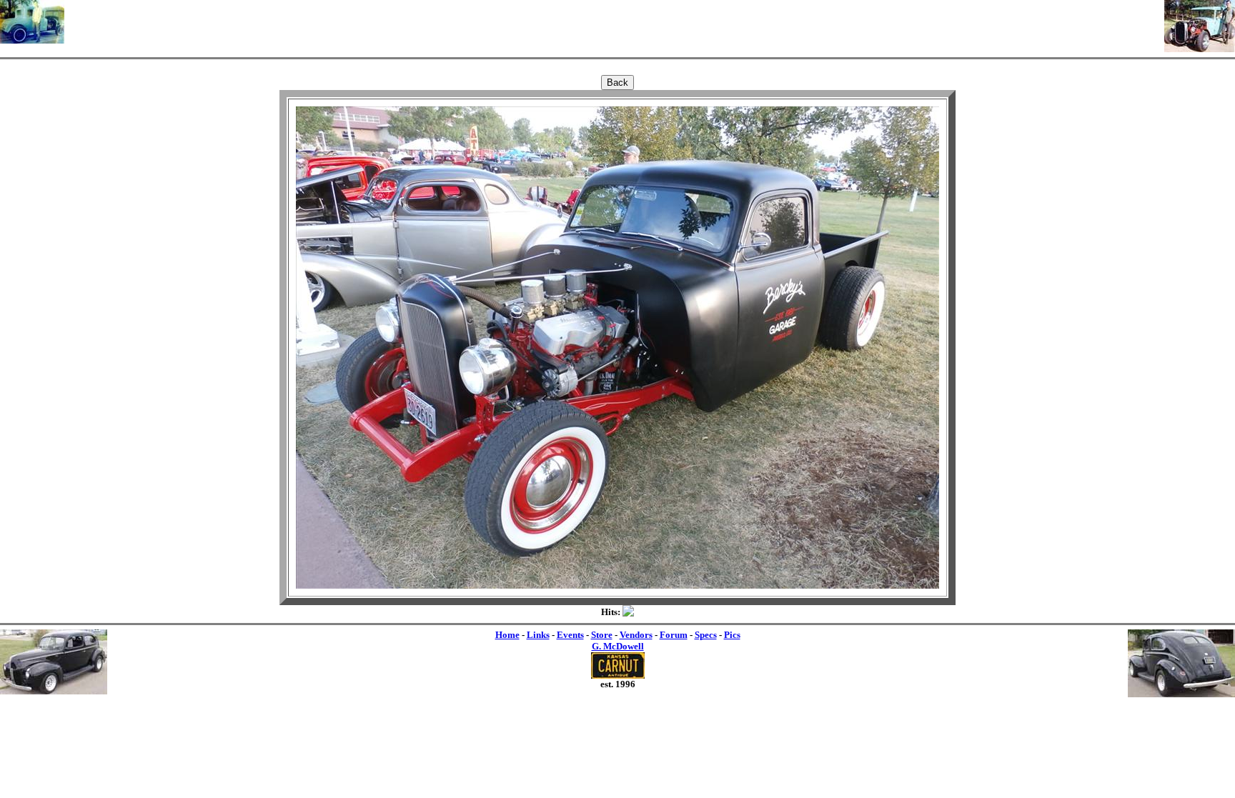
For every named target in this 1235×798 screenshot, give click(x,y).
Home (507, 634)
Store (601, 634)
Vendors (636, 634)
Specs (706, 634)
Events (570, 634)
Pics (732, 634)
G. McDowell (618, 646)
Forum (674, 634)
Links (538, 634)
